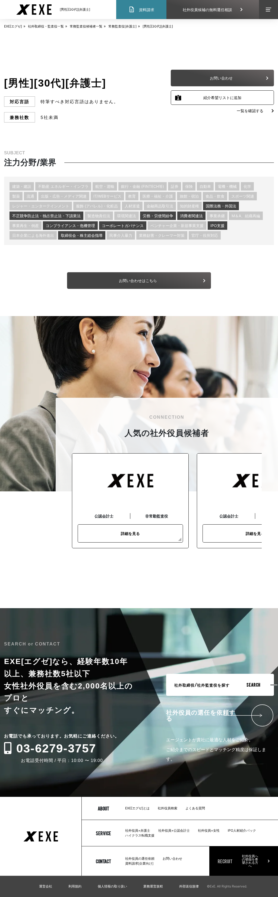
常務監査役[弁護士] (122, 26)
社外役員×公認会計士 (174, 830)
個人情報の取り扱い (112, 886)
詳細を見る (130, 533)
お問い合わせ (172, 858)
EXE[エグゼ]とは (137, 808)
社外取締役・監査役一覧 (46, 26)
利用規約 (74, 886)
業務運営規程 (153, 886)
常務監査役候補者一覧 (86, 26)
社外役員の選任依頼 (139, 858)
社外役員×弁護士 (137, 830)
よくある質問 (195, 808)
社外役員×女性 (209, 830)
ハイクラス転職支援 (139, 835)
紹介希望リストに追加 (222, 97)
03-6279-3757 (56, 748)
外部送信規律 (189, 886)
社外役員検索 (167, 808)
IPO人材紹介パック (242, 830)
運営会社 (45, 886)
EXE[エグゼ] (13, 26)
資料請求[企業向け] (139, 863)
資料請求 (141, 9)
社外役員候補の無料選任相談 (207, 9)
